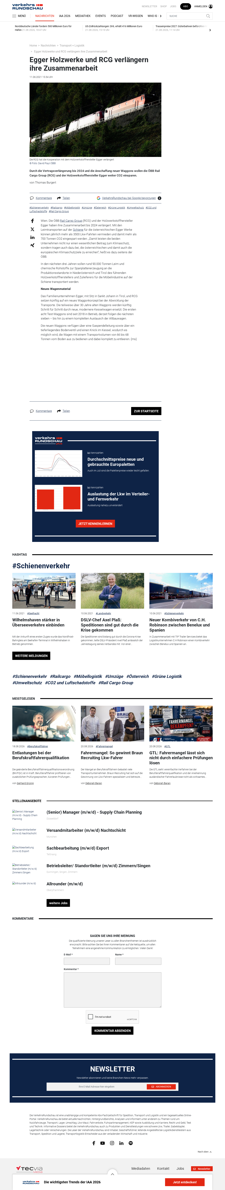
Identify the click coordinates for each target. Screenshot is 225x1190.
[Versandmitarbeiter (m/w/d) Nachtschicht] (26, 831)
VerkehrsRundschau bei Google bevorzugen (129, 198)
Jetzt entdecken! (185, 1182)
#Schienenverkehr (41, 566)
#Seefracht (33, 613)
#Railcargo (60, 676)
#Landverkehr (103, 613)
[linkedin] (121, 1142)
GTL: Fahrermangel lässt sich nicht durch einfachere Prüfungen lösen (181, 758)
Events (100, 16)
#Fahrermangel (104, 746)
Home (33, 45)
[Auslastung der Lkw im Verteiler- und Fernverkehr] (58, 498)
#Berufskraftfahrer (37, 746)
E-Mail (67, 954)
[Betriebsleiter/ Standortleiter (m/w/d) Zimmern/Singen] (26, 868)
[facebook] (93, 1143)
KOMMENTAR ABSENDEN (112, 1031)
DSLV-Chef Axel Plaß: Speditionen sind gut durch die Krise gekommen (110, 625)
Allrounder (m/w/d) (65, 883)
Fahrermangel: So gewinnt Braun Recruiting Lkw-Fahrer (112, 755)
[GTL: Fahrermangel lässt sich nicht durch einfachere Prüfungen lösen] (181, 723)
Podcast (117, 16)
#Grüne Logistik (167, 676)
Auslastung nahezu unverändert (105, 505)
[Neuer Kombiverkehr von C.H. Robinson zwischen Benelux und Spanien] (181, 591)
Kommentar (70, 969)
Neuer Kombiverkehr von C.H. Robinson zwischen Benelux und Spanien (179, 625)
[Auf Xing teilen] (32, 245)
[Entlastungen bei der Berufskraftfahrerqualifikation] (44, 723)
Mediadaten (140, 1168)
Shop (163, 6)
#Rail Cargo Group (115, 682)
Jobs (173, 6)
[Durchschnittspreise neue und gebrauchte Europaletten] (58, 463)
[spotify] (131, 1143)
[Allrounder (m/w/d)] (24, 883)
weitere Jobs (58, 903)
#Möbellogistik (87, 676)
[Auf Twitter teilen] (32, 229)
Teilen (66, 198)
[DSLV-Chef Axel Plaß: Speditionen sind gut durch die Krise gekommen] (112, 591)
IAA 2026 (64, 16)
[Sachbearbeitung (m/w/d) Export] (26, 849)
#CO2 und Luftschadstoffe (70, 682)
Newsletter (149, 6)
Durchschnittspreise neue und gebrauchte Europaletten (116, 462)
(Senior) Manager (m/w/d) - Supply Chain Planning (94, 812)
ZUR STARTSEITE (146, 411)
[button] (112, 1171)
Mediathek (83, 16)
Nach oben (203, 1152)
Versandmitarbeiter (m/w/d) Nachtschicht (86, 830)
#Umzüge (114, 676)
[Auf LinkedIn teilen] (32, 237)
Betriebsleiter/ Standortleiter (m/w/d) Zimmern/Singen (98, 865)
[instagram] (112, 1143)
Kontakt (163, 1168)
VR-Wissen (135, 16)
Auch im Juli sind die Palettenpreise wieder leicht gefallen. (118, 470)
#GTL (167, 746)
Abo (185, 6)
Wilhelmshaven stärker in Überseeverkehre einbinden (38, 622)
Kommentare (44, 198)
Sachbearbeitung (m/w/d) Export (78, 848)
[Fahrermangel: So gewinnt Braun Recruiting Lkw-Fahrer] (112, 723)
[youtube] (102, 1142)
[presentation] (210, 30)
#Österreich (137, 676)
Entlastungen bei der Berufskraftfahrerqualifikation (40, 755)
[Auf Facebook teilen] (32, 220)
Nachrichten (44, 16)
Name (118, 954)
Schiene (78, 229)
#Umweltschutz (27, 682)
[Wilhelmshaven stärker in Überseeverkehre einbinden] (44, 591)
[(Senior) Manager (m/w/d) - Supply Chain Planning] (26, 815)
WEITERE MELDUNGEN (31, 656)
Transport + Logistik (72, 45)
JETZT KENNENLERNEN (95, 524)
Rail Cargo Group (71, 220)
